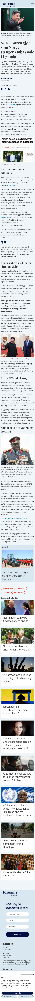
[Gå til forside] (15, 4)
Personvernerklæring (27, 974)
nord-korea (8, 588)
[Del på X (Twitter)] (5, 89)
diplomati (18, 592)
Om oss (5, 947)
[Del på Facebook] (2, 89)
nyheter (21, 588)
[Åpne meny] (32, 4)
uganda (6, 592)
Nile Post (12, 105)
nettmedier (5, 217)
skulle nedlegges (13, 185)
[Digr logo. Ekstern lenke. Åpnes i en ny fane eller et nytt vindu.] (2, 976)
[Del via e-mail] (8, 89)
